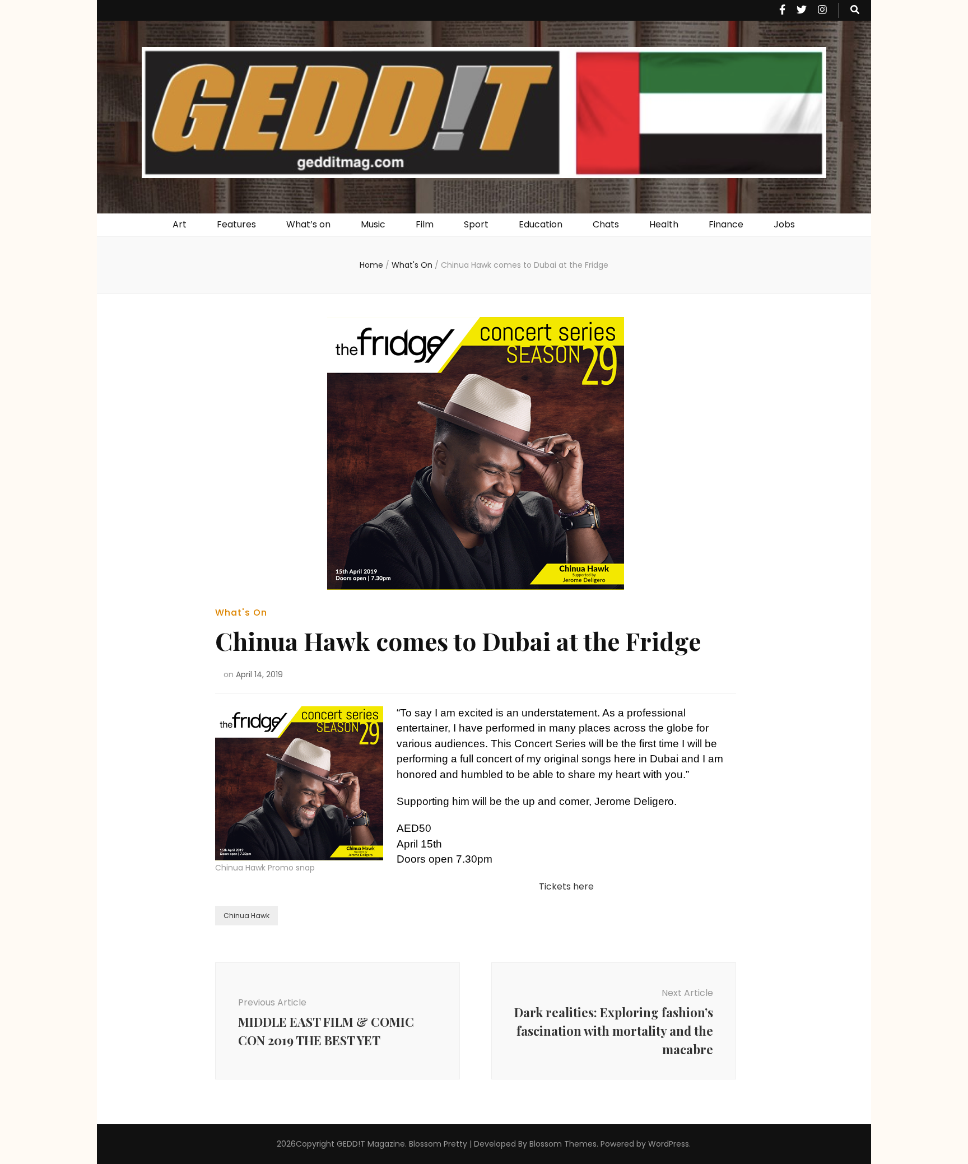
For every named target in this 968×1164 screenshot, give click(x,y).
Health (663, 224)
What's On (241, 612)
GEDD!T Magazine (371, 1143)
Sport (476, 224)
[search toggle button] (854, 10)
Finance (726, 224)
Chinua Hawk (246, 915)
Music (373, 224)
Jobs (784, 224)
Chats (606, 224)
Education (540, 224)
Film (425, 224)
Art (180, 224)
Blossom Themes (563, 1143)
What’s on (308, 224)
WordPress (668, 1143)
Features (236, 224)
